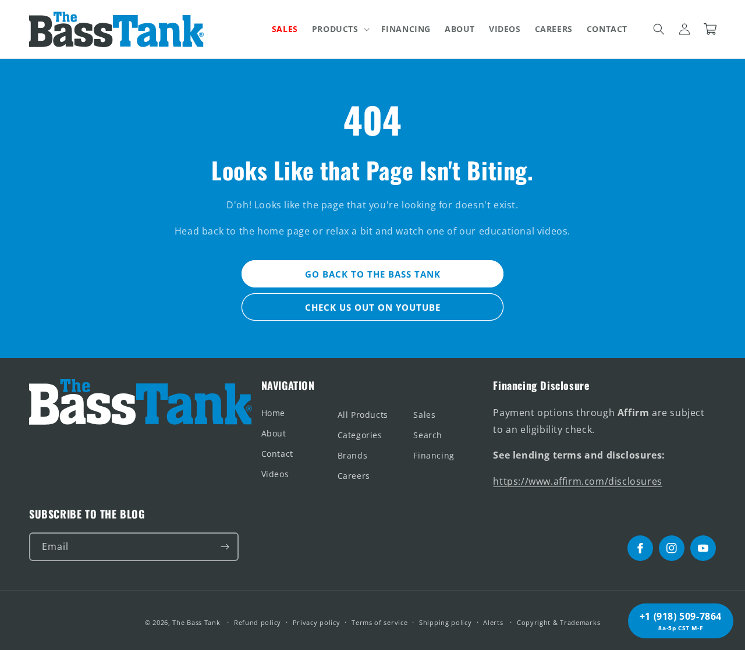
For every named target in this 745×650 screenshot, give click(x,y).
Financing (433, 455)
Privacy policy (316, 622)
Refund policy (257, 622)
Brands (353, 455)
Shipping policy (445, 622)
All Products (363, 414)
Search (427, 435)
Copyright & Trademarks (558, 622)
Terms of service (379, 622)
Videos (275, 473)
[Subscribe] (224, 546)
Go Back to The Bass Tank (373, 274)
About (273, 433)
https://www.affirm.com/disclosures (577, 481)
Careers (354, 475)
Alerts (493, 622)
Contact (277, 453)
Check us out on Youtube (373, 307)
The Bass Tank (196, 622)
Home (273, 412)
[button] (339, 29)
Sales (424, 414)
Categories (360, 435)
